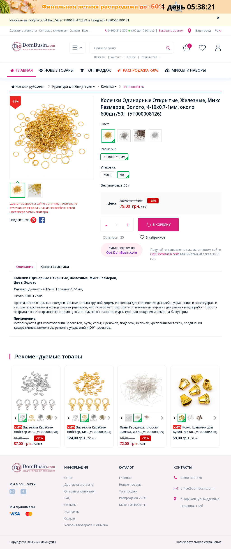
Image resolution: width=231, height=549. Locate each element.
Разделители (149, 57)
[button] (203, 30)
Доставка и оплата (23, 30)
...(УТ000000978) (46, 432)
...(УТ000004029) (152, 432)
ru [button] (217, 30)
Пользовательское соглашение (199, 542)
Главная (24, 70)
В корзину (162, 224)
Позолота (100, 57)
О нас (68, 478)
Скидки (74, 30)
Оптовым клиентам (53, 30)
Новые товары (59, 70)
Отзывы (70, 505)
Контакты (71, 511)
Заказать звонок (170, 30)
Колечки (107, 86)
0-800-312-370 (117, 30)
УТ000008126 (134, 87)
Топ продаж (98, 70)
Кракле (131, 57)
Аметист (116, 57)
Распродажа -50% (140, 70)
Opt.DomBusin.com (164, 254)
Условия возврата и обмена (86, 525)
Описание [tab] (24, 266)
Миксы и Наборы (189, 70)
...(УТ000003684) (99, 432)
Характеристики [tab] (55, 266)
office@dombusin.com (196, 488)
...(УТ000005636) (205, 432)
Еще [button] (85, 30)
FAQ (67, 498)
